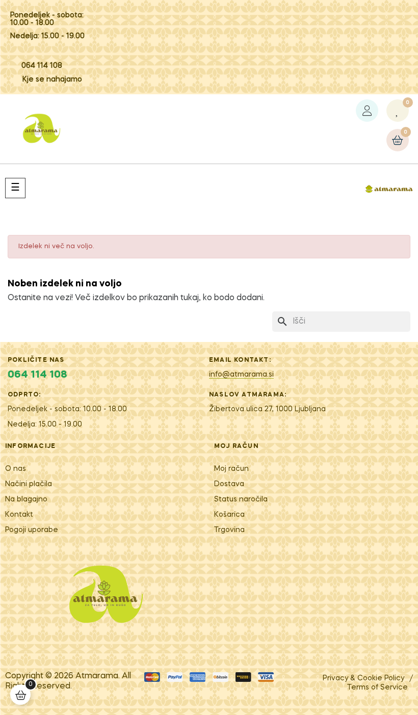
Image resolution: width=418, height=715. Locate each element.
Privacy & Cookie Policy (363, 678)
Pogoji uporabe (31, 530)
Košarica (229, 514)
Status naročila (241, 499)
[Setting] (367, 110)
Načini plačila (28, 484)
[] (20, 694)
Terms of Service (377, 687)
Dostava (229, 484)
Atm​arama (96, 676)
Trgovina (229, 530)
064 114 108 (41, 65)
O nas (15, 468)
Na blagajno (26, 499)
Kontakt (19, 514)
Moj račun (231, 468)
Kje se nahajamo (52, 79)
